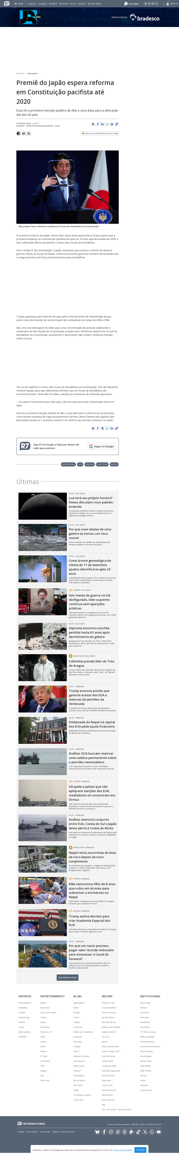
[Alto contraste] (18, 133)
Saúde (76, 1090)
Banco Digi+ (145, 1003)
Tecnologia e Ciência (82, 1095)
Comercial (144, 1012)
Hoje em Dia (107, 1085)
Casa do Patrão (108, 1056)
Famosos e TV (46, 1032)
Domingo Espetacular (111, 1070)
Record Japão (146, 1056)
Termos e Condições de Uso (63, 1132)
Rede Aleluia (145, 1066)
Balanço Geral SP (109, 1032)
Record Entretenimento (150, 1046)
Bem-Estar (44, 1007)
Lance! (21, 1027)
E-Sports (22, 1012)
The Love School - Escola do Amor (116, 1109)
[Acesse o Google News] (111, 124)
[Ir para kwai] (118, 1132)
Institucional (150, 996)
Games (43, 1041)
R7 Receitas (45, 1061)
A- (29, 133)
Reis (103, 1104)
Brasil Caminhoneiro (110, 1046)
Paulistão (22, 1037)
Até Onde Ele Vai (109, 1022)
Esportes (63, 3)
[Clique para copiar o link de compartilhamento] (116, 124)
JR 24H (73, 3)
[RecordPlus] (131, 3)
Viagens (43, 1070)
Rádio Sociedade (147, 1037)
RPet (42, 1066)
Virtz (42, 1075)
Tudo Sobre (78, 1100)
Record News (94, 3)
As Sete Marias (108, 1017)
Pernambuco (79, 1075)
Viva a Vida (44, 1080)
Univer (143, 1080)
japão (80, 464)
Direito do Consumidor (83, 1032)
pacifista (114, 464)
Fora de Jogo (23, 1017)
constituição (102, 464)
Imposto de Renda (81, 1056)
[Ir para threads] (125, 1132)
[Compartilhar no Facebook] (97, 124)
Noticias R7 (20, 73)
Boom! (105, 1041)
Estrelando (44, 1027)
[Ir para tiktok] (138, 1132)
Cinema (43, 1017)
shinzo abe (89, 464)
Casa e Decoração (48, 1012)
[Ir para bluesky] (97, 1132)
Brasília (32, 3)
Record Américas (147, 1041)
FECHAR (140, 1150)
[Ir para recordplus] (131, 1132)
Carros (76, 1017)
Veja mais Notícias (67, 977)
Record (82, 3)
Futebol (21, 1022)
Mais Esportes (24, 1032)
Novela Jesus (107, 1095)
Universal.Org (145, 1090)
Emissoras (144, 1017)
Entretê (53, 3)
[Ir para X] (149, 3)
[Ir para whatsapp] (152, 1132)
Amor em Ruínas (109, 1012)
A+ (23, 133)
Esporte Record (108, 1075)
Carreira (143, 1007)
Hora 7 (76, 1051)
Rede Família (145, 1070)
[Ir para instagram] (152, 3)
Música (43, 1051)
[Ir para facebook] (145, 3)
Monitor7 (77, 1070)
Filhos (42, 1037)
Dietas (43, 1022)
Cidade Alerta (107, 1061)
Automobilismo (24, 1003)
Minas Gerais (79, 1066)
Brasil (76, 1007)
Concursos (78, 1027)
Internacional (32, 73)
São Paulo (78, 1085)
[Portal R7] (6, 3)
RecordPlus (145, 1027)
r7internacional (68, 464)
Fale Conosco (32, 1132)
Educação (78, 1041)
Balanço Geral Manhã (111, 1027)
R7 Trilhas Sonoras (148, 1032)
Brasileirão (23, 1007)
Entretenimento (52, 996)
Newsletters (145, 1022)
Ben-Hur (105, 1037)
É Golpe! (77, 1046)
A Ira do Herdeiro (109, 1007)
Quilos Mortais (108, 1100)
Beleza (43, 1003)
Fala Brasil (106, 1080)
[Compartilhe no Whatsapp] (107, 124)
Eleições (42, 3)
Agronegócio (79, 1003)
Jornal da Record (109, 1090)
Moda (42, 1046)
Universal (144, 1085)
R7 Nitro (43, 1056)
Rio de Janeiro (79, 1080)
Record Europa (146, 1051)
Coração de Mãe (109, 1066)
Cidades (77, 1022)
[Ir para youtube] (159, 1132)
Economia (78, 1037)
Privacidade (45, 1132)
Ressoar (143, 1075)
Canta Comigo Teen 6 (111, 1051)
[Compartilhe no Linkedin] (102, 124)
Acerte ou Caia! (108, 1003)
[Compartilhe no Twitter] (93, 124)
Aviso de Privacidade (123, 1150)
